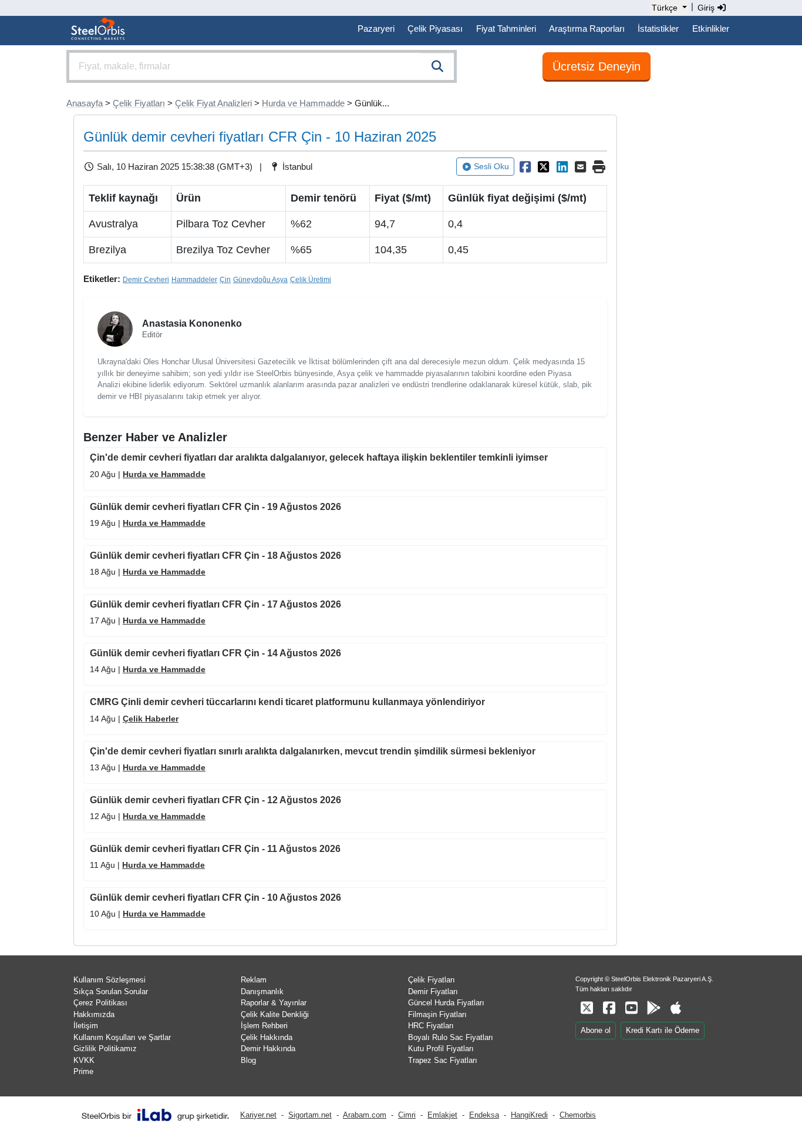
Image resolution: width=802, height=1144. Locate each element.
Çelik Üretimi (310, 280)
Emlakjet (442, 1115)
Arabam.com (364, 1115)
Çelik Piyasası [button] (435, 28)
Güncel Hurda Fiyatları (446, 1002)
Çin (225, 280)
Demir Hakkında (268, 1048)
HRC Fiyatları (431, 1025)
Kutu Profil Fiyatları (441, 1048)
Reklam (254, 979)
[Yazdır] (599, 166)
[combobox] (261, 66)
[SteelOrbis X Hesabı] (586, 1008)
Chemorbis (578, 1115)
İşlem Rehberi (264, 1025)
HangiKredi (529, 1115)
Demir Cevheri (146, 280)
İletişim (85, 1025)
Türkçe (665, 7)
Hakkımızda (93, 1014)
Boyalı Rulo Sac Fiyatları (450, 1037)
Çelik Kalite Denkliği (275, 1014)
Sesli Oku (491, 166)
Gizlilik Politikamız (105, 1048)
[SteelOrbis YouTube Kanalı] (631, 1008)
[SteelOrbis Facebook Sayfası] (609, 1008)
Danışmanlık (262, 991)
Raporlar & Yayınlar (273, 1002)
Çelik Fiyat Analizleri (213, 103)
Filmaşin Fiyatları (437, 1014)
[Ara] (437, 66)
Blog (248, 1060)
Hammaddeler (194, 280)
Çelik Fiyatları (139, 103)
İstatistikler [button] (658, 28)
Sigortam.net (310, 1115)
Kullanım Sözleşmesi (109, 979)
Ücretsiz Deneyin (596, 66)
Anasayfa (84, 103)
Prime (83, 1071)
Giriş (707, 7)
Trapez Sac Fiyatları (442, 1060)
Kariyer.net (258, 1115)
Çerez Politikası (100, 1002)
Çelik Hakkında (266, 1037)
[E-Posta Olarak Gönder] (580, 166)
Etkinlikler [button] (710, 28)
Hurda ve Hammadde (303, 103)
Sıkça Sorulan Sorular (110, 991)
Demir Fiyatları (433, 991)
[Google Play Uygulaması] (653, 1008)
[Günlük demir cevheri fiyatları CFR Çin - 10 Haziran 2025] (525, 166)
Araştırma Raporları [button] (587, 28)
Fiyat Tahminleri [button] (506, 28)
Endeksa (484, 1115)
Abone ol (596, 1030)
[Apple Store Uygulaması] (676, 1008)
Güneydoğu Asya (260, 280)
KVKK (84, 1060)
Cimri (407, 1115)
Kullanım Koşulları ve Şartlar (122, 1037)
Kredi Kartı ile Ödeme (662, 1030)
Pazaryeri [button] (376, 28)
